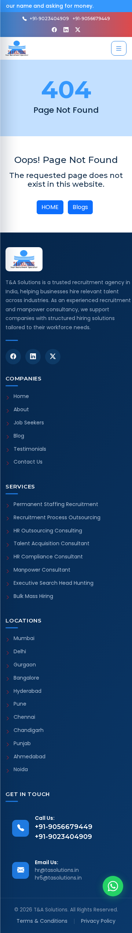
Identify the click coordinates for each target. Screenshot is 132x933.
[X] (77, 29)
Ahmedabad (29, 756)
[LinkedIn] (33, 356)
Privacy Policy (98, 921)
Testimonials (30, 449)
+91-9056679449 (91, 18)
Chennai (24, 717)
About (21, 409)
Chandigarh (29, 730)
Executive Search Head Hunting (54, 583)
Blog (19, 435)
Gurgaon (25, 664)
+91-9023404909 (49, 18)
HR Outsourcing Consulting (48, 530)
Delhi (20, 651)
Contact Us (28, 461)
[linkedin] (66, 29)
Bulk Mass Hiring (33, 596)
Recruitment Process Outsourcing (57, 517)
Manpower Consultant (42, 569)
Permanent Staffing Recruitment (56, 504)
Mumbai (24, 638)
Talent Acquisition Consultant (51, 543)
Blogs (80, 207)
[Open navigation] (118, 48)
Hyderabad (27, 691)
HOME (50, 207)
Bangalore (26, 677)
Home (21, 396)
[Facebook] (54, 29)
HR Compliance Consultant (48, 556)
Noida (21, 769)
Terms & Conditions (41, 921)
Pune (20, 703)
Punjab (22, 743)
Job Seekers (29, 422)
